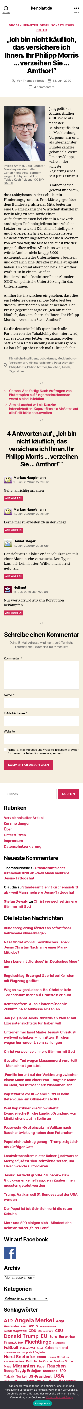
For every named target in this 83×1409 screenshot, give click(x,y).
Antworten (13, 498)
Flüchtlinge (38, 1342)
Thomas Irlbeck (33, 80)
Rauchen (54, 367)
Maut (7, 1366)
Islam (41, 1357)
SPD (62, 1371)
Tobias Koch (12, 179)
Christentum (45, 1331)
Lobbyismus (48, 358)
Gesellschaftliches (57, 25)
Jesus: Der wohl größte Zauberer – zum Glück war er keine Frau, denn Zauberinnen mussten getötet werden (39, 1180)
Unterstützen (15, 835)
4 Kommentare (44, 87)
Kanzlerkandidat (14, 1361)
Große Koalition (12, 1352)
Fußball (11, 1347)
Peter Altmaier (63, 362)
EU (44, 1336)
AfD (8, 1320)
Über (8, 829)
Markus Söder (64, 1361)
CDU (32, 1330)
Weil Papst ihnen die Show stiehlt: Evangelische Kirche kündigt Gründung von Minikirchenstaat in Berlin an (40, 1113)
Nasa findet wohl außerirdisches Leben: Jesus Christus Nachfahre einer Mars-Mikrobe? (37, 947)
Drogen (15, 25)
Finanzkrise (13, 1342)
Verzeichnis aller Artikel (23, 818)
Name (9, 695)
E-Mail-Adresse (16, 713)
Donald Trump (21, 1336)
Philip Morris (17, 367)
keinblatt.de (41, 8)
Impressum (13, 841)
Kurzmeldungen (17, 823)
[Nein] (78, 1395)
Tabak (66, 367)
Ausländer (11, 1326)
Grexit (40, 1348)
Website (9, 731)
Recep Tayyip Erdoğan (22, 1371)
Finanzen (30, 25)
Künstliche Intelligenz (23, 358)
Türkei (21, 1376)
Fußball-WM (27, 1348)
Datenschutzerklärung (23, 846)
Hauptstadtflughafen (34, 1352)
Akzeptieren (42, 1403)
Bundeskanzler (48, 1326)
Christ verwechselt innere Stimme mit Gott (39, 1052)
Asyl (60, 1321)
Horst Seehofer (19, 1356)
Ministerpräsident (41, 362)
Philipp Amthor (37, 367)
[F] (41, 1253)
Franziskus (59, 1343)
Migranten (24, 1366)
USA (58, 1376)
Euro (53, 1337)
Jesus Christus (58, 1357)
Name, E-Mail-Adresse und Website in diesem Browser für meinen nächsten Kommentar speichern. (43, 751)
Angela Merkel (34, 1320)
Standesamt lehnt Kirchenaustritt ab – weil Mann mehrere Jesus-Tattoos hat (36, 873)
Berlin (32, 1326)
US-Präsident (40, 1376)
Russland (50, 1371)
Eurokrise (67, 1337)
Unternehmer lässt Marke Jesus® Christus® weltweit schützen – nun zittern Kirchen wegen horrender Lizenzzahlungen (40, 1037)
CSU (59, 1330)
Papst (41, 1366)
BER (23, 1326)
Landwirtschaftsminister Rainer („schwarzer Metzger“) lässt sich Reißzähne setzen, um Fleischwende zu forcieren (41, 1161)
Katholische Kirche (39, 1361)
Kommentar (13, 658)
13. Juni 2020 (62, 80)
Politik (41, 30)
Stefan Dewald (16, 901)
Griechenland (56, 1348)
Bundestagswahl (15, 1330)
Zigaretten (16, 371)
